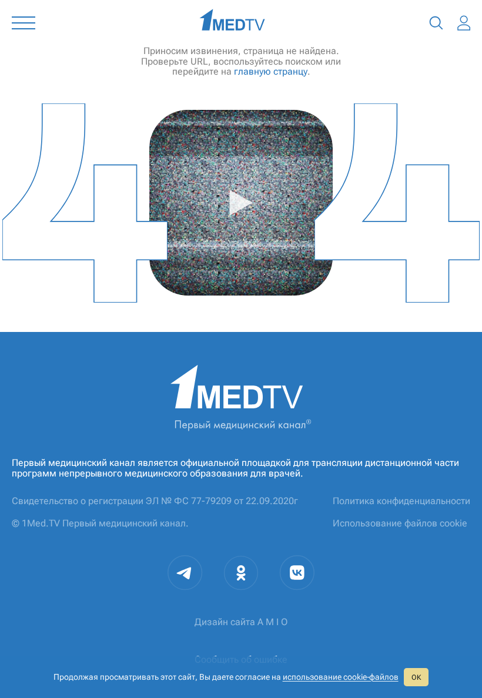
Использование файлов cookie (400, 523)
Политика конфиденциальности (401, 500)
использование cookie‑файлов (341, 677)
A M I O (272, 621)
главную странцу (270, 71)
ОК (416, 677)
